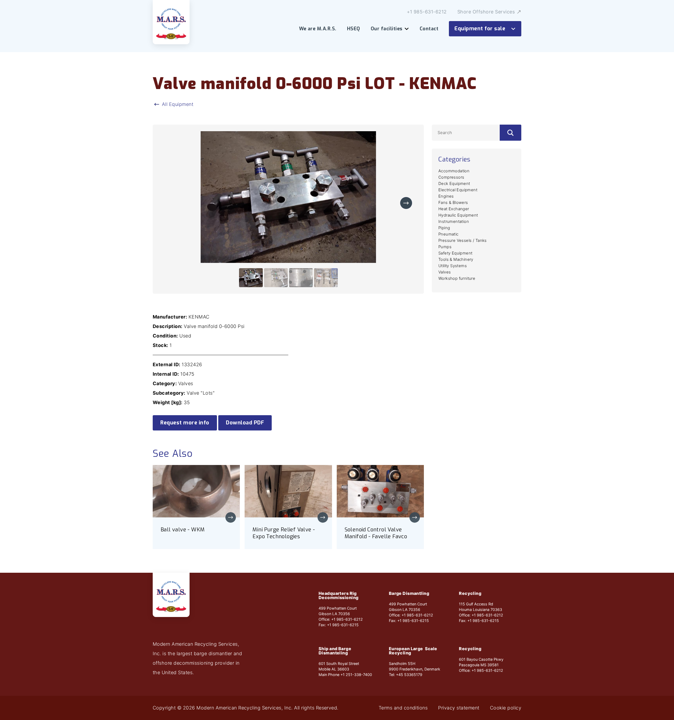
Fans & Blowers (453, 202)
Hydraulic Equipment (458, 215)
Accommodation (453, 170)
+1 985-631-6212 (427, 11)
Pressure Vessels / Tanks (462, 240)
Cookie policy (505, 708)
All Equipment (177, 104)
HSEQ (353, 29)
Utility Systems (452, 265)
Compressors (451, 177)
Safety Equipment (455, 253)
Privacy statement (458, 708)
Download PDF (245, 422)
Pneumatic (448, 234)
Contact (429, 29)
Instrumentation (453, 221)
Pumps (445, 246)
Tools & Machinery (455, 259)
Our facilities (387, 29)
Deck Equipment (454, 183)
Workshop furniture (456, 278)
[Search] (510, 133)
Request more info (184, 422)
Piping (444, 227)
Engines (446, 196)
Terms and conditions (403, 708)
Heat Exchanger (453, 208)
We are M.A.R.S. (317, 29)
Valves (444, 272)
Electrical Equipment (457, 189)
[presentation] (406, 203)
